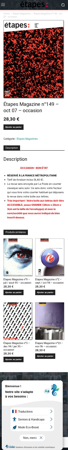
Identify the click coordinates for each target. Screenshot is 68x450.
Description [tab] (12, 147)
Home (6, 13)
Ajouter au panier (13, 127)
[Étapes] (34, 4)
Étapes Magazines (22, 13)
